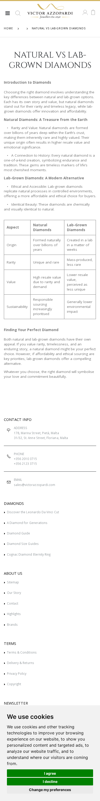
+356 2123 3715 (25, 463)
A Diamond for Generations (27, 523)
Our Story (14, 593)
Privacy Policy (17, 673)
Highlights (14, 614)
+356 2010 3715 (25, 459)
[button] (18, 15)
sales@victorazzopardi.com (34, 485)
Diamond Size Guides (23, 544)
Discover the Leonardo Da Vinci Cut (33, 512)
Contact (12, 603)
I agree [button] (50, 773)
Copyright (14, 684)
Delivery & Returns (20, 663)
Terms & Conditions (22, 652)
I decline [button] (50, 781)
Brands (12, 624)
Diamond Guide (18, 533)
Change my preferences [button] (50, 789)
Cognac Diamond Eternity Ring (29, 554)
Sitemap (13, 582)
